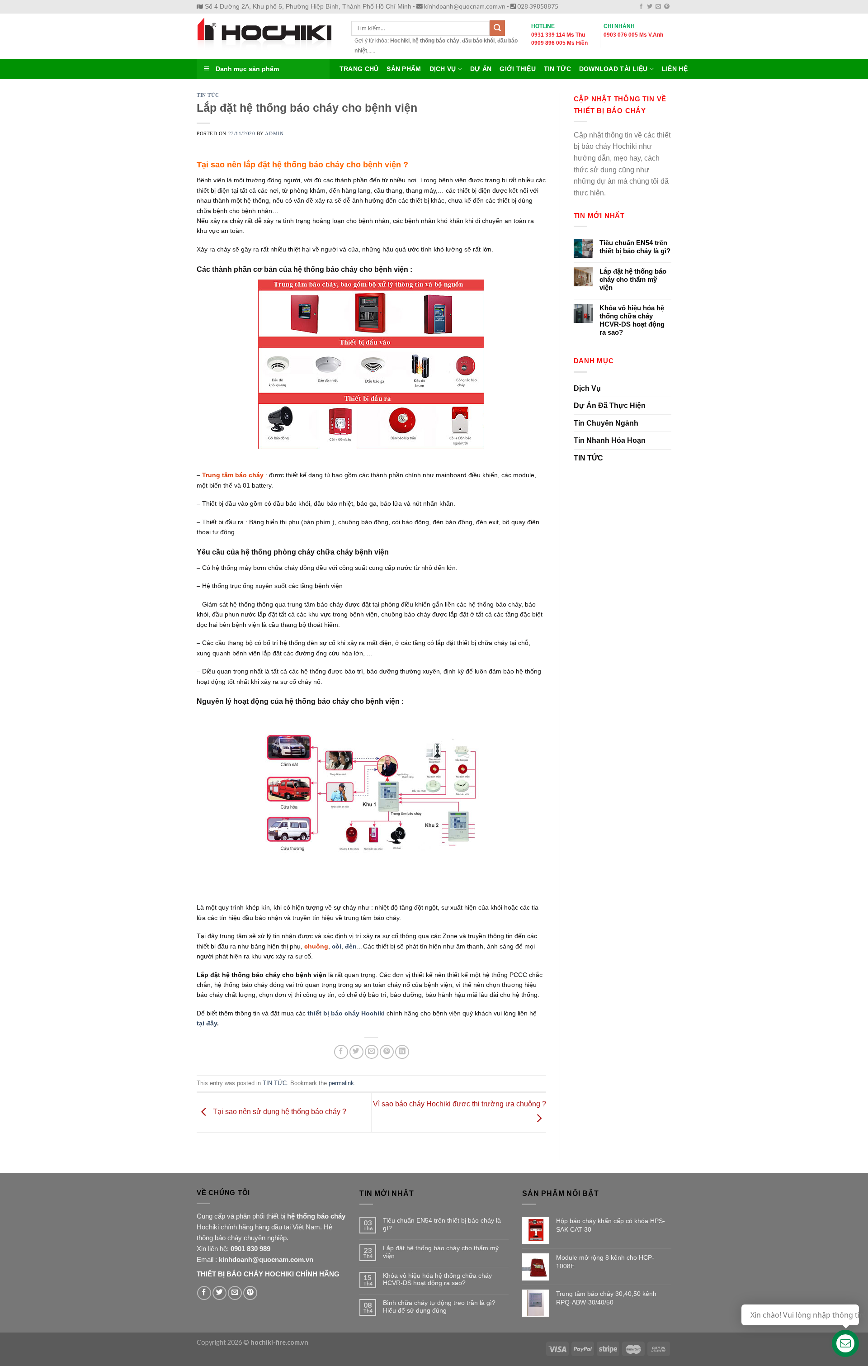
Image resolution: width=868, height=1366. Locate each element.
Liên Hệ (675, 69)
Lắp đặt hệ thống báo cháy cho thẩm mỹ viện (632, 279)
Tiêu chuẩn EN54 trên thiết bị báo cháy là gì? (634, 247)
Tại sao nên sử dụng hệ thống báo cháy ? (278, 1112)
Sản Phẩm (404, 69)
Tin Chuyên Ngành (606, 423)
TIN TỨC (208, 95)
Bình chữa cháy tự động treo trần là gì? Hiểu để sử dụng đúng (439, 1306)
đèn (351, 946)
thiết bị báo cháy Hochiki (346, 1013)
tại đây (207, 1023)
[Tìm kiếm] (497, 28)
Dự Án (480, 69)
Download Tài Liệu (613, 69)
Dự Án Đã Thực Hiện (610, 405)
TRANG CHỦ (359, 69)
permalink (341, 1083)
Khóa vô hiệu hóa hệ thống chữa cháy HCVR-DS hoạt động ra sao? (632, 320)
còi (336, 946)
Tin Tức (557, 69)
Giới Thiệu (518, 69)
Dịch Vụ (442, 69)
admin (274, 133)
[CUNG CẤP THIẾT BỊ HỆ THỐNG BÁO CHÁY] (267, 36)
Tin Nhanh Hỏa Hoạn (610, 440)
